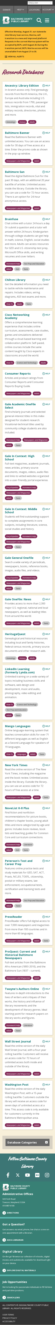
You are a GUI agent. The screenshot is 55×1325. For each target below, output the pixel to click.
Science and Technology (27, 362)
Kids (17, 269)
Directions (13, 1212)
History (22, 122)
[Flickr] (37, 1175)
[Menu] (47, 20)
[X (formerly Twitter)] (17, 1175)
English (33, 3)
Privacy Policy (9, 1318)
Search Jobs (13, 1297)
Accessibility (8, 1321)
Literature (28, 844)
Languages (21, 754)
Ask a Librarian (15, 1240)
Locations (34, 9)
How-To (9, 304)
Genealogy (10, 122)
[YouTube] (27, 1175)
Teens (25, 269)
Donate (7, 9)
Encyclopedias (12, 487)
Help (22, 9)
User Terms (8, 1314)
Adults (32, 122)
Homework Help (13, 263)
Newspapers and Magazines (18, 160)
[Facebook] (8, 1175)
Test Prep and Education (34, 263)
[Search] (39, 20)
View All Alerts (16, 56)
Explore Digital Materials (21, 1270)
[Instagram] (47, 1175)
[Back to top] (47, 1317)
